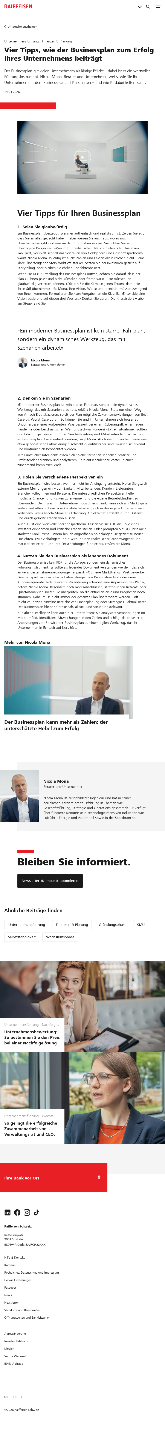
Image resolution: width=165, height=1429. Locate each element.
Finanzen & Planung (72, 925)
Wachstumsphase (60, 937)
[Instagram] (27, 1212)
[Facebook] (17, 1212)
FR (15, 1397)
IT (22, 1397)
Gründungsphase (112, 925)
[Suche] (148, 6)
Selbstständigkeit (22, 937)
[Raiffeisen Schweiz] (18, 6)
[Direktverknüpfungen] (139, 6)
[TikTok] (36, 1212)
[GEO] (99, 1177)
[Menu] (158, 6)
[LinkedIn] (7, 1212)
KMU (141, 925)
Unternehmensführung (26, 925)
